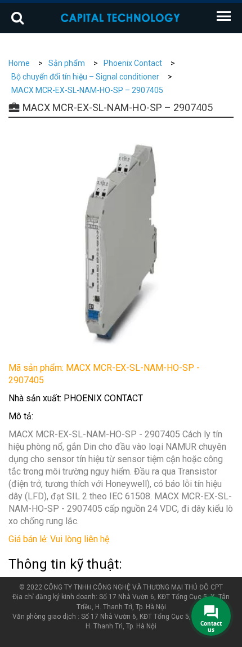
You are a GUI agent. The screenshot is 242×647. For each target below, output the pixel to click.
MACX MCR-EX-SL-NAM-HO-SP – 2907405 (87, 90)
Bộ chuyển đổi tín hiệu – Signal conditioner (85, 76)
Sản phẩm (66, 63)
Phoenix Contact (133, 63)
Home (19, 63)
